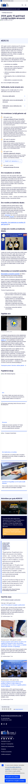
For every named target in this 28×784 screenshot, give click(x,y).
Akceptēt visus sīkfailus (12, 776)
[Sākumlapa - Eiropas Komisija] (5, 5)
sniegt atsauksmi (19, 709)
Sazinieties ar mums (5, 741)
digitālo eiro (3, 340)
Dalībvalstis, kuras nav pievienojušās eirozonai (13, 101)
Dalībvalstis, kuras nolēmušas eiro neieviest (12, 106)
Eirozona (4, 422)
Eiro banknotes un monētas (9, 452)
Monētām (12, 216)
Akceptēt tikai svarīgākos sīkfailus (15, 780)
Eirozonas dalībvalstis (9, 96)
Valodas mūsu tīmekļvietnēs (7, 746)
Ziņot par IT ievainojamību (7, 743)
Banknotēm (7, 215)
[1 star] (3, 709)
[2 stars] (4, 709)
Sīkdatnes (3, 749)
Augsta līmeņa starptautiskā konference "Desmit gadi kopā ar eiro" (13, 531)
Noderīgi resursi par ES (7, 12)
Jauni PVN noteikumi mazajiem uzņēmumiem (13, 605)
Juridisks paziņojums (6, 754)
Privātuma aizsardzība (6, 751)
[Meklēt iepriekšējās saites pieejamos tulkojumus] (11, 215)
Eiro (3, 392)
